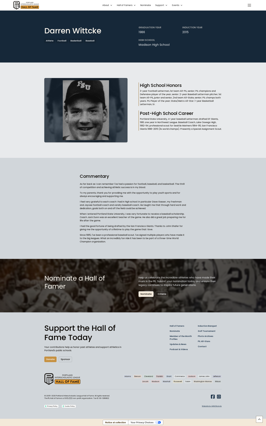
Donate (50, 359)
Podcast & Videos (179, 349)
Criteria (162, 294)
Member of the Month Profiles (181, 337)
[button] (107, 5)
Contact (202, 346)
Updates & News (178, 344)
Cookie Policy (70, 406)
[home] (26, 5)
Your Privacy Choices (142, 422)
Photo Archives (205, 336)
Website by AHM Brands (212, 406)
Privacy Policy (52, 406)
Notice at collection (115, 422)
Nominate (145, 5)
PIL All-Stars (204, 341)
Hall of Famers (177, 326)
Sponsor (65, 359)
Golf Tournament (206, 331)
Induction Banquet (207, 326)
